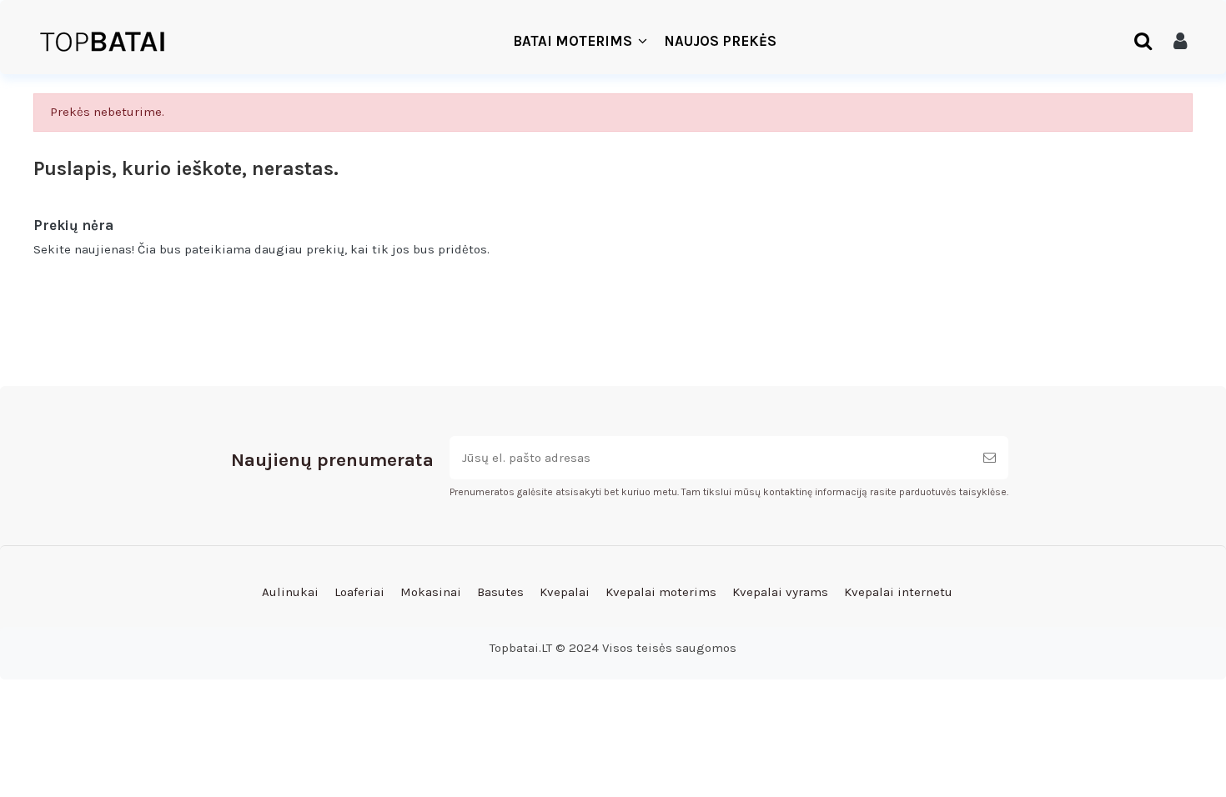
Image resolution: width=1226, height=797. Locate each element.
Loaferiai (359, 591)
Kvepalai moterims (660, 591)
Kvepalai (565, 591)
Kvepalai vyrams (780, 591)
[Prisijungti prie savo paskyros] (1180, 42)
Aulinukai (290, 591)
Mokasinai (430, 591)
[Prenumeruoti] (989, 458)
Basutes (500, 591)
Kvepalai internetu (898, 591)
